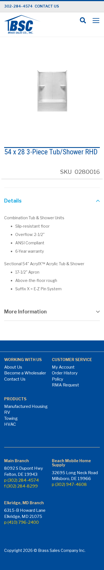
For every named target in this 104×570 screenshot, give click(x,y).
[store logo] (22, 24)
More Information (25, 312)
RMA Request (65, 385)
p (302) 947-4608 (69, 484)
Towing (11, 418)
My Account (63, 367)
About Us (13, 367)
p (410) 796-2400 (21, 522)
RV (7, 412)
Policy (57, 379)
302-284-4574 (18, 6)
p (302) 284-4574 (21, 480)
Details (13, 201)
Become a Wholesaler (25, 373)
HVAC (10, 424)
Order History (65, 373)
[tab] (52, 201)
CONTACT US (47, 6)
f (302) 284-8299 (21, 486)
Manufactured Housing (26, 406)
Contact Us (15, 379)
